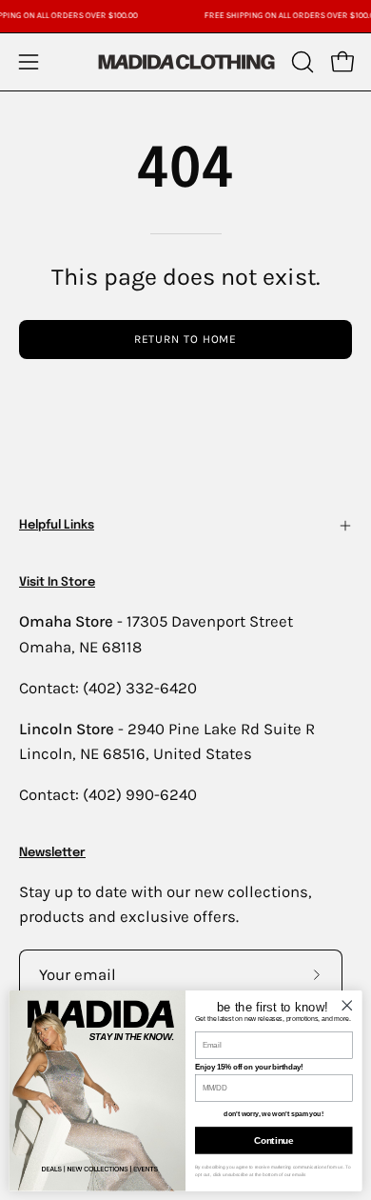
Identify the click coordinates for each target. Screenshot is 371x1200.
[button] (300, 62)
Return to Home (186, 339)
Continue (273, 1140)
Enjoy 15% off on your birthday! (249, 1066)
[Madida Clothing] (185, 61)
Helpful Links (56, 525)
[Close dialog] (347, 1004)
